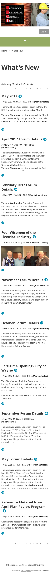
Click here (6, 521)
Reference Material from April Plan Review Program (23, 504)
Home (4, 50)
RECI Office (28, 101)
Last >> (47, 88)
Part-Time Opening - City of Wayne (23, 368)
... (23, 88)
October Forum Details (20, 323)
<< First (16, 88)
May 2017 (9, 96)
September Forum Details (22, 413)
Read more (2, 129)
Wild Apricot (26, 571)
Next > (43, 88)
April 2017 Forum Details (21, 139)
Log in (44, 31)
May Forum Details (17, 459)
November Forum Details (22, 280)
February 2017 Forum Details (19, 187)
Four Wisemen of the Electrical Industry (18, 234)
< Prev (19, 88)
